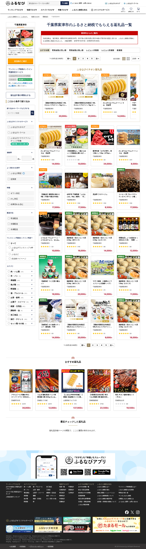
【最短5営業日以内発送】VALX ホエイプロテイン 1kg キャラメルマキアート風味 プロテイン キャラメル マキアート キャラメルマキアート (56, 104)
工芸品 (48, 490)
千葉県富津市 (49, 109)
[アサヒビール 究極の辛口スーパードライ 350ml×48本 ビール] (21, 381)
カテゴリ (10, 266)
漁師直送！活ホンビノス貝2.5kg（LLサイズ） (102, 239)
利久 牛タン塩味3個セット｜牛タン (124, 396)
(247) (24, 404)
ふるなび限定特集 (83, 504)
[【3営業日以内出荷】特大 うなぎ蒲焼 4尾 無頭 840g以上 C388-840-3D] (99, 381)
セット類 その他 (19, 323)
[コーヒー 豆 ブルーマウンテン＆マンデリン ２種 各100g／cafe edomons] (128, 180)
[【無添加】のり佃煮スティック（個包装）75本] (50, 311)
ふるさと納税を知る (79, 10)
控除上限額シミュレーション (106, 493)
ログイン (123, 11)
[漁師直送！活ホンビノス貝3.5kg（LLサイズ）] (128, 311)
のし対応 (14, 199)
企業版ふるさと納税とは (126, 498)
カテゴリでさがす (47, 10)
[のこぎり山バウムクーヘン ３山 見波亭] (128, 137)
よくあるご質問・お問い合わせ (81, 3)
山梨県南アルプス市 (70, 400)
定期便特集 (81, 495)
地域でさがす (32, 10)
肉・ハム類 (17, 271)
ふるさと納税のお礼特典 (126, 490)
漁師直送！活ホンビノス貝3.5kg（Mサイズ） (76, 282)
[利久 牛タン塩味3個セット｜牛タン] (125, 381)
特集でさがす (63, 10)
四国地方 (71, 490)
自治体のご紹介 (20, 61)
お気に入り (131, 11)
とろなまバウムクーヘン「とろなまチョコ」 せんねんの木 (50, 239)
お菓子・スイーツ (20, 302)
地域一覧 (62, 487)
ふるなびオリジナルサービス (17, 121)
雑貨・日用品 (18, 306)
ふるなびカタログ (114, 3)
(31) (130, 160)
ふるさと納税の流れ (103, 490)
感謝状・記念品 (51, 493)
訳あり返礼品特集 (83, 490)
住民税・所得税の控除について (106, 501)
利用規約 (23, 546)
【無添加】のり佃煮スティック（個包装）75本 (50, 326)
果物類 (16, 280)
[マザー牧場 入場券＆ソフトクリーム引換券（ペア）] (102, 267)
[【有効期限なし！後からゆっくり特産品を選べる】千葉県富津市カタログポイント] (76, 137)
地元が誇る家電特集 (84, 498)
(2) (52, 203)
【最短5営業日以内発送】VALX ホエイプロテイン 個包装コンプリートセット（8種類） (102, 326)
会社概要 (13, 546)
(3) (104, 160)
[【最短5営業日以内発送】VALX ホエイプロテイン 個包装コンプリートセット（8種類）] (102, 311)
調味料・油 (17, 310)
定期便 (13, 179)
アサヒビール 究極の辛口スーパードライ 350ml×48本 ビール (20, 396)
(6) (52, 290)
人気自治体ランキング (13, 497)
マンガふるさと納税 (125, 495)
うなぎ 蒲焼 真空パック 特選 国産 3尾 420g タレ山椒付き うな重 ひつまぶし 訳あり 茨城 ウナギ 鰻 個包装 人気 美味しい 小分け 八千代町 (47, 396)
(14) (78, 246)
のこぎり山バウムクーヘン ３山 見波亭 (128, 152)
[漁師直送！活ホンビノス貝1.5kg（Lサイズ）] (128, 267)
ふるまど (15, 254)
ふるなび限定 (16, 173)
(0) (78, 160)
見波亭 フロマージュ (100, 194)
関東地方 (45, 17)
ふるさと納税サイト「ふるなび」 (18, 17)
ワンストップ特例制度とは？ (127, 487)
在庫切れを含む (17, 204)
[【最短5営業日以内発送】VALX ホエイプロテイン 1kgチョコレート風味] (76, 311)
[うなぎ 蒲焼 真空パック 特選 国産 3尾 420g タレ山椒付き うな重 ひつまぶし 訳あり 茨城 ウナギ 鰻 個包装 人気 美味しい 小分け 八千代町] (47, 381)
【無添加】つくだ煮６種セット (50, 282)
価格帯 (9, 152)
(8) (104, 246)
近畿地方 (62, 501)
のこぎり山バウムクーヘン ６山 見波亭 (113, 104)
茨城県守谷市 (15, 400)
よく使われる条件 (13, 168)
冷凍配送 (14, 229)
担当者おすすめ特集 (84, 493)
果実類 (26, 495)
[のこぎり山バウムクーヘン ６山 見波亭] (114, 87)
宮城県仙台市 (119, 400)
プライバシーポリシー (37, 546)
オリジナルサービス (102, 10)
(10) (130, 203)
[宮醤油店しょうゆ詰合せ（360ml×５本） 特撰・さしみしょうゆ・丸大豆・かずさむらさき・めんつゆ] (128, 224)
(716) (102, 404)
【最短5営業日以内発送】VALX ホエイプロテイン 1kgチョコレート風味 (76, 326)
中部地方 (62, 498)
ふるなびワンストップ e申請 (22, 248)
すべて (13, 243)
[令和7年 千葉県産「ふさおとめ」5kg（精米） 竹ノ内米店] (76, 180)
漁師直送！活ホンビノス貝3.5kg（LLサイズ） (128, 326)
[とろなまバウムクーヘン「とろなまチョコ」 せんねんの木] (50, 224)
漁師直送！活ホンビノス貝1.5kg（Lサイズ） (128, 282)
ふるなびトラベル (132, 3)
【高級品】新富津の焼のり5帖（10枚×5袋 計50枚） (50, 195)
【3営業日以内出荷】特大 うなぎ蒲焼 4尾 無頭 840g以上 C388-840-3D (98, 396)
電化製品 (26, 493)
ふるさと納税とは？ (103, 487)
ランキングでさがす (15, 10)
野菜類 (15, 289)
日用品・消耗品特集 (84, 501)
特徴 (8, 188)
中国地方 (71, 487)
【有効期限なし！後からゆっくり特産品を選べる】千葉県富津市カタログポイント (76, 152)
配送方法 (10, 213)
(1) (104, 333)
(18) (78, 203)
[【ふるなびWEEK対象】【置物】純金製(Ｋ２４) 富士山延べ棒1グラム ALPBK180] (73, 381)
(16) (104, 203)
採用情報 (50, 546)
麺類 (34, 495)
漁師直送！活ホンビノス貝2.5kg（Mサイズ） (76, 239)
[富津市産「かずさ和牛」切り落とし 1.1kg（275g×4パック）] (102, 137)
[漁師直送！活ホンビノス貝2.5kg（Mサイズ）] (76, 224)
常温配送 (14, 218)
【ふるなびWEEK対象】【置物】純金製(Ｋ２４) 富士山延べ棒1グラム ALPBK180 (73, 396)
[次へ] (136, 96)
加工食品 (16, 315)
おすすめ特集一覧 (83, 487)
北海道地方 (62, 490)
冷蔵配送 (14, 224)
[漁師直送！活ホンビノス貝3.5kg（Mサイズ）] (76, 267)
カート (138, 11)
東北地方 (62, 493)
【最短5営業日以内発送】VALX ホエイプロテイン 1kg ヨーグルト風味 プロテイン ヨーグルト (85, 104)
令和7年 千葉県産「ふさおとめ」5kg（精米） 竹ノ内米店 (76, 195)
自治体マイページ (19, 258)
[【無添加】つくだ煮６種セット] (50, 267)
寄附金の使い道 (123, 493)
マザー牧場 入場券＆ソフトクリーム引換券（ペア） (102, 282)
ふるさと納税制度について (105, 495)
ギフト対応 (15, 193)
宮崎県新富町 (93, 400)
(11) (75, 404)
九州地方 (71, 493)
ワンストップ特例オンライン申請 (19, 238)
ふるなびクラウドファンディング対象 (21, 141)
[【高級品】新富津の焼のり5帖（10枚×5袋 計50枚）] (50, 180)
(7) (85, 112)
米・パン (16, 276)
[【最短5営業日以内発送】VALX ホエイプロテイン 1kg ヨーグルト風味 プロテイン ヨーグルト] (85, 87)
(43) (115, 112)
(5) (78, 290)
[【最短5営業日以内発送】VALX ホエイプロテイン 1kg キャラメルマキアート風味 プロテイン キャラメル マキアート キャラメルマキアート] (56, 87)
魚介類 (16, 284)
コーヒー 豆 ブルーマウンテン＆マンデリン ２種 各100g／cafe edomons (128, 195)
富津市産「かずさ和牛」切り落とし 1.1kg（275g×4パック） (102, 152)
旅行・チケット (19, 319)
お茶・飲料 (17, 297)
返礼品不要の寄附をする (20, 95)
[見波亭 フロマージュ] (102, 180)
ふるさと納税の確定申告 (104, 498)
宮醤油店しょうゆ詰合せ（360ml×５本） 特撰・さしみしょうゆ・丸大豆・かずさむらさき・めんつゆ (128, 239)
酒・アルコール (19, 293)
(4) (56, 112)
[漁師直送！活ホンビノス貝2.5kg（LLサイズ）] (102, 224)
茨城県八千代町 (42, 400)
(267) (50, 404)
